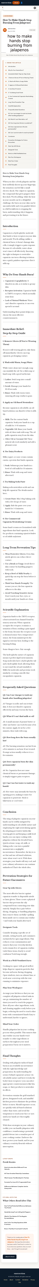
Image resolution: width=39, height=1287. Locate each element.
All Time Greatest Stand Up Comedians (16, 1173)
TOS (19, 1282)
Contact (17, 1280)
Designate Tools (13, 150)
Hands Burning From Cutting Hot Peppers (17, 1212)
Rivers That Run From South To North (16, 1229)
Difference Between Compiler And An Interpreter (16, 1187)
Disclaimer (25, 1280)
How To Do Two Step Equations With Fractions (15, 1223)
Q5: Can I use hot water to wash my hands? (21, 132)
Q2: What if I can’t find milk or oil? (18, 119)
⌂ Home (16, 2)
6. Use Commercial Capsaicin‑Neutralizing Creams (20, 97)
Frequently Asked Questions (16, 110)
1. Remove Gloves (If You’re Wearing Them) (20, 78)
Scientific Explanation (14, 106)
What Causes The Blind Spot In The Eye (16, 1178)
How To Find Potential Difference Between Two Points (17, 1207)
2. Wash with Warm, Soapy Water (18, 81)
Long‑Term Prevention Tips (16, 102)
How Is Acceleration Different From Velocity (15, 1168)
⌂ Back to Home (10, 1256)
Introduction (12, 66)
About (11, 1280)
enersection (6, 3)
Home (5, 1280)
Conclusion (11, 136)
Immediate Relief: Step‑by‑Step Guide (19, 74)
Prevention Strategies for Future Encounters (17, 141)
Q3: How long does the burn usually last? (20, 123)
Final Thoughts (12, 165)
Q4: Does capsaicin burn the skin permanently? (17, 128)
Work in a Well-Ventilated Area (17, 153)
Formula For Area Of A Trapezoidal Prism (17, 1182)
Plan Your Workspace (14, 157)
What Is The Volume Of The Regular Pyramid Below (15, 1217)
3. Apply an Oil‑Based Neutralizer (18, 85)
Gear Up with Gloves (14, 146)
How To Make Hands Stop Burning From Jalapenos (18, 1239)
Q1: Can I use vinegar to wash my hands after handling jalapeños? (19, 114)
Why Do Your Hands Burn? (16, 70)
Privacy (33, 1280)
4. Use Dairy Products (14, 89)
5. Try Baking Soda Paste (15, 92)
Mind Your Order (13, 161)
